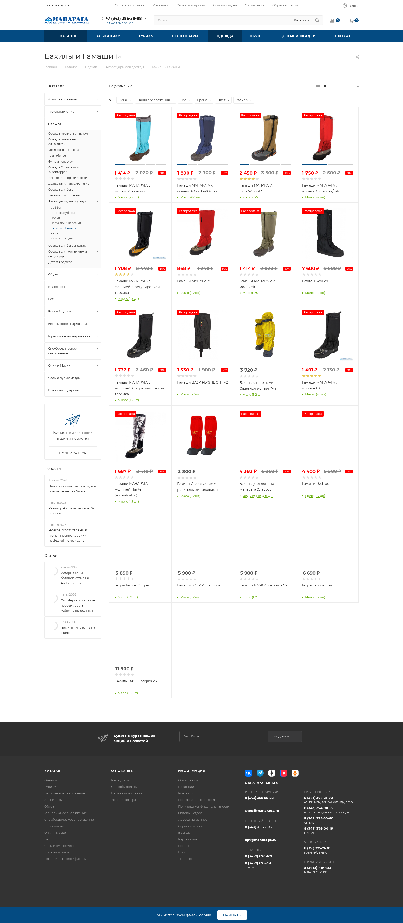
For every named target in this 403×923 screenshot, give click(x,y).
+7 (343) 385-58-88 (123, 18)
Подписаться (285, 736)
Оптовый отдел (190, 813)
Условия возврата (125, 800)
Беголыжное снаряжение (64, 793)
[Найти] (317, 20)
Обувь (49, 806)
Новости (52, 468)
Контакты (185, 793)
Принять (232, 915)
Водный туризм (56, 852)
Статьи (50, 555)
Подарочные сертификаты (65, 859)
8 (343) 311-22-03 (258, 827)
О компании (188, 780)
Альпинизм (53, 800)
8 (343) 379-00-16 (318, 830)
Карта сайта (187, 839)
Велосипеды (54, 826)
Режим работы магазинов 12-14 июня (71, 510)
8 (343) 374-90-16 (327, 810)
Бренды (184, 832)
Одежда (50, 780)
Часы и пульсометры (60, 845)
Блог (181, 852)
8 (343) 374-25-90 (329, 800)
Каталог (52, 771)
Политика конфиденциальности (203, 806)
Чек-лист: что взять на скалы (78, 630)
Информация (191, 771)
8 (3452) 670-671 (258, 856)
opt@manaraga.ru (261, 840)
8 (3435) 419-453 (317, 870)
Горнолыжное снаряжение (65, 813)
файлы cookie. (199, 915)
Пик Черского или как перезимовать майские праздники (78, 605)
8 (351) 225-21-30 (317, 850)
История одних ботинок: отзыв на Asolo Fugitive (75, 578)
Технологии (187, 859)
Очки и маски (55, 832)
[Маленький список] (318, 86)
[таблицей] (357, 86)
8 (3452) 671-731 (258, 865)
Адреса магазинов (193, 819)
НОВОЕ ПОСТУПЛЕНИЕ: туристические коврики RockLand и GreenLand (68, 535)
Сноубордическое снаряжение (69, 819)
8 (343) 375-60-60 (319, 820)
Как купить (120, 780)
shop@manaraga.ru (262, 810)
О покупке (122, 771)
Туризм (50, 786)
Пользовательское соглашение (202, 800)
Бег (47, 839)
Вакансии (186, 786)
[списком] (350, 86)
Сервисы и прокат (192, 826)
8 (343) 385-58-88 (259, 798)
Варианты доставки (126, 793)
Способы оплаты (124, 786)
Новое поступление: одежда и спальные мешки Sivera (72, 488)
